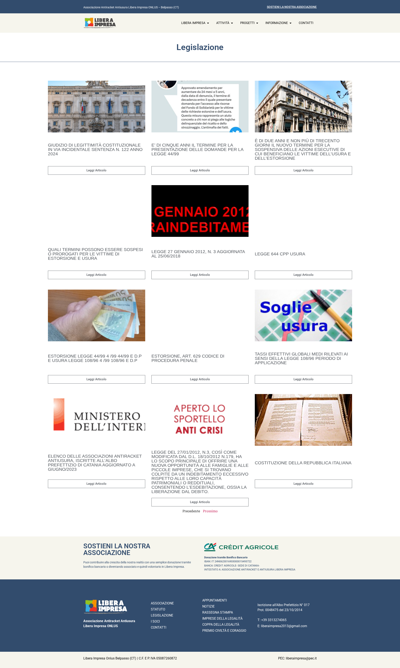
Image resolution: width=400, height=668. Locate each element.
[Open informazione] (290, 23)
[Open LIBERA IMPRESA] (208, 23)
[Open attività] (232, 23)
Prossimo (210, 511)
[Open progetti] (257, 23)
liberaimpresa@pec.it (301, 658)
